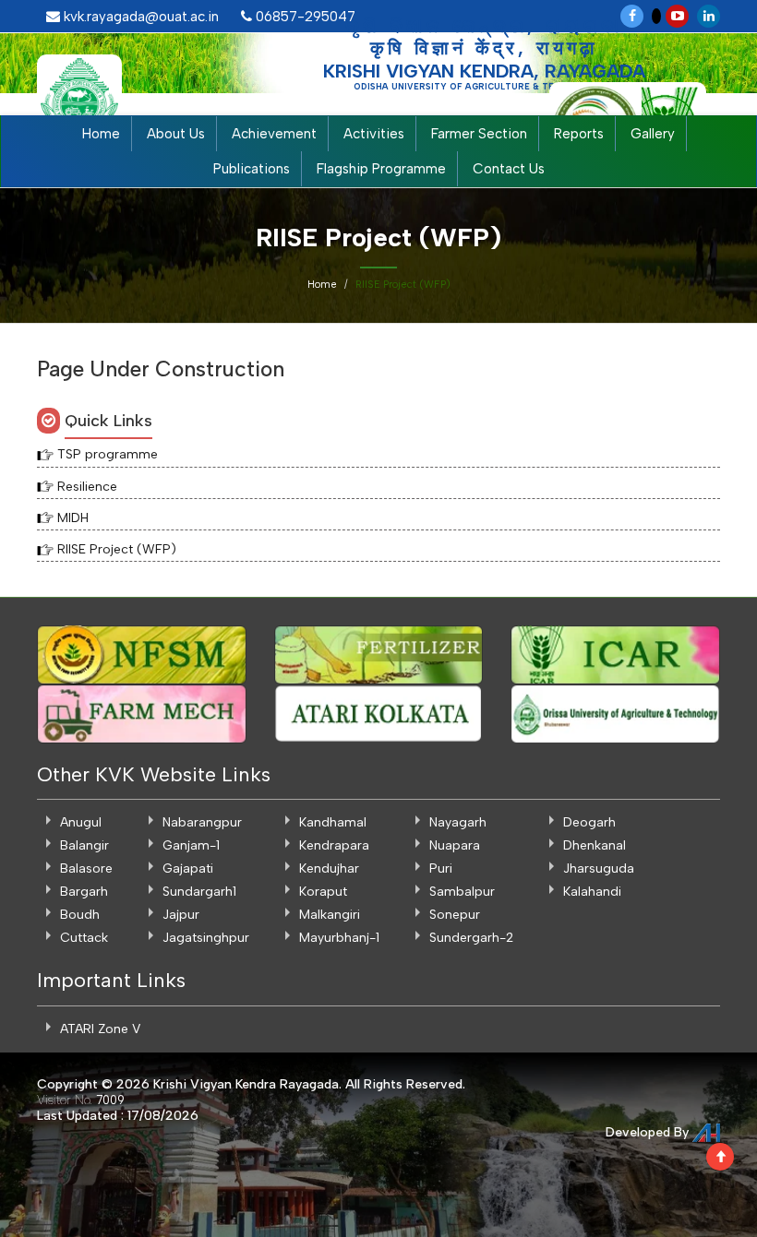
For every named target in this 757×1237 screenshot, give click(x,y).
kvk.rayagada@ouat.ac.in (139, 16)
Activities (373, 133)
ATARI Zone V (100, 1029)
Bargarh (84, 891)
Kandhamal (332, 822)
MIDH (73, 518)
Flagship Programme (381, 169)
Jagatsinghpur (205, 938)
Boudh (80, 914)
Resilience (87, 486)
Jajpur (180, 914)
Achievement (274, 133)
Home (101, 133)
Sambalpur (462, 891)
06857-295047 (303, 16)
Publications (251, 169)
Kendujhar (329, 868)
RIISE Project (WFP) (116, 549)
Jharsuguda (598, 868)
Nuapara (454, 845)
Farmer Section (479, 133)
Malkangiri (329, 914)
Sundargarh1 (199, 891)
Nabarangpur (202, 822)
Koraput (323, 891)
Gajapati (187, 868)
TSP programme (107, 454)
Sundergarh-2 (471, 938)
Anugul (81, 822)
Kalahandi (592, 891)
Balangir (84, 845)
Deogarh (589, 822)
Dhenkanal (594, 845)
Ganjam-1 (191, 845)
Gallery (653, 133)
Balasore (86, 868)
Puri (440, 868)
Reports (579, 133)
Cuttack (84, 938)
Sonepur (454, 914)
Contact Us (509, 169)
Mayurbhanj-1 (339, 938)
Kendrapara (334, 845)
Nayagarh (458, 822)
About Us (176, 133)
